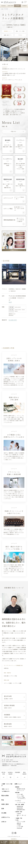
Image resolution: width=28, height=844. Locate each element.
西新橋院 (17, 5)
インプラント (18, 800)
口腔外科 (19, 813)
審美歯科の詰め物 (21, 788)
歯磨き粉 (19, 823)
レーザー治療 (20, 826)
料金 (2, 800)
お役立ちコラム (5, 817)
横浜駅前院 (24, 5)
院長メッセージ (5, 789)
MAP (10, 302)
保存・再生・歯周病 (19, 804)
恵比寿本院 (3, 5)
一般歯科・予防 (18, 818)
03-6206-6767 (13, 320)
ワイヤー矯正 (20, 794)
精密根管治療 (20, 806)
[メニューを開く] (25, 2)
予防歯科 (19, 824)
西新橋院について (8, 31)
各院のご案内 (5, 804)
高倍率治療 (19, 828)
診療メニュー (18, 783)
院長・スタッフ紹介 (20, 31)
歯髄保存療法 (20, 808)
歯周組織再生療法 (21, 809)
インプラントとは (21, 802)
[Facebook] (15, 833)
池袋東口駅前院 (10, 5)
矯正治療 (17, 792)
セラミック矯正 (20, 796)
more (13, 747)
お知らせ (3, 821)
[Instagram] (22, 2)
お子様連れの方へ (6, 791)
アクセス (20, 35)
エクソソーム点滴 (21, 821)
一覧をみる (13, 131)
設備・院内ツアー (8, 35)
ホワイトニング (20, 790)
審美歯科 (17, 787)
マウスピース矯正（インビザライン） (21, 798)
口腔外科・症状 (18, 811)
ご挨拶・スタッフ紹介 (6, 784)
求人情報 (3, 813)
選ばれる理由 (5, 795)
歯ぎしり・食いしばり (21, 816)
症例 (2, 808)
